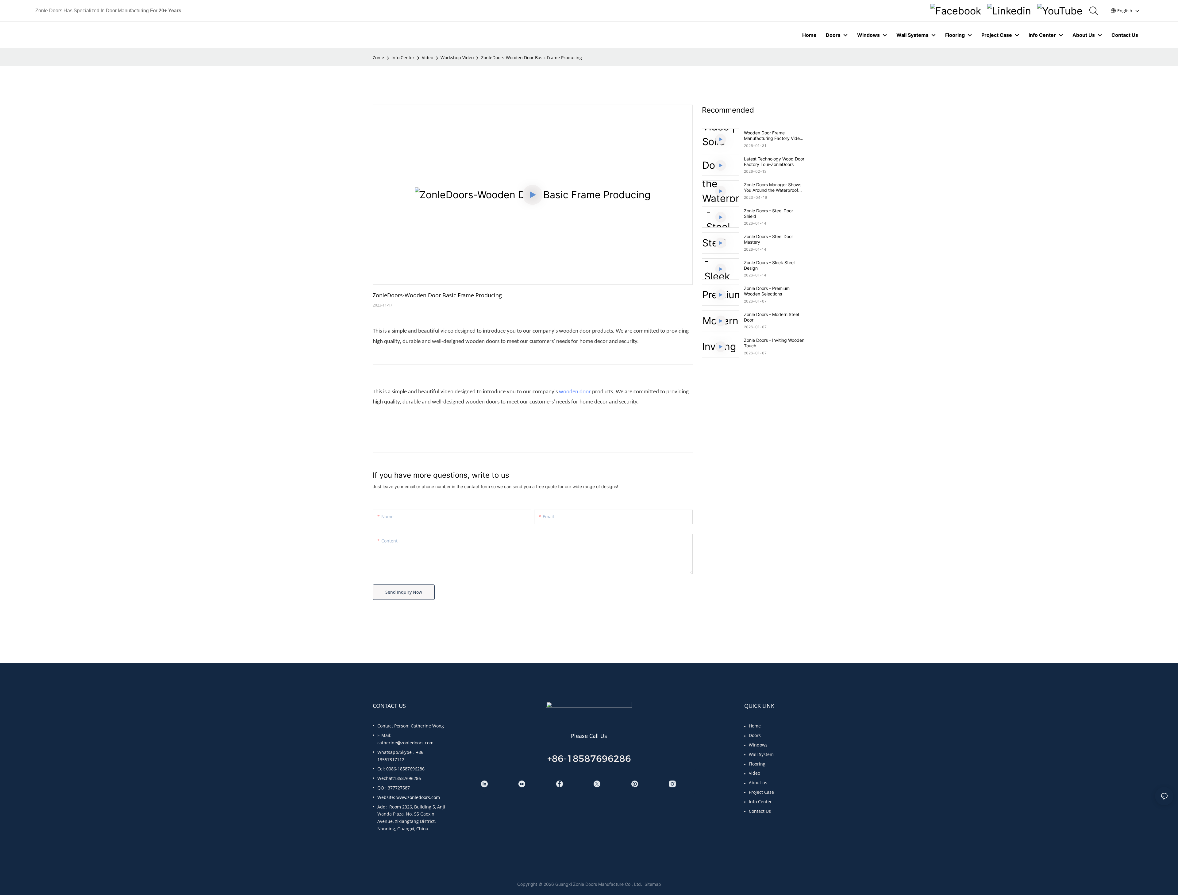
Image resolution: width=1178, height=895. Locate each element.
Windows (758, 745)
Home (755, 726)
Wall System (761, 754)
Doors (755, 735)
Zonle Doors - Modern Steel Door (771, 317)
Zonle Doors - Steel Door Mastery (768, 239)
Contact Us (760, 811)
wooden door (575, 392)
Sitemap (652, 884)
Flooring (757, 764)
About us (758, 782)
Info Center (402, 57)
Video (427, 57)
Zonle (378, 57)
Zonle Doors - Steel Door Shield (768, 213)
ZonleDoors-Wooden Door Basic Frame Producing (531, 57)
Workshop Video (457, 57)
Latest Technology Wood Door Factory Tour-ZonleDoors (774, 161)
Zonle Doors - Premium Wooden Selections (767, 291)
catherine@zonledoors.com (405, 743)
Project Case (761, 792)
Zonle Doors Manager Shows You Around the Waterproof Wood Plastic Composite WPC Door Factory (773, 187)
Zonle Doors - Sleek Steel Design (769, 265)
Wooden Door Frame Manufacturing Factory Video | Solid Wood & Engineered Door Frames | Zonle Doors (774, 135)
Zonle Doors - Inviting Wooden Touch (774, 343)
